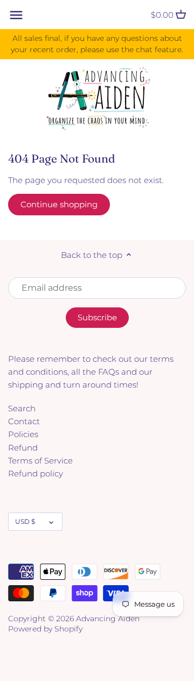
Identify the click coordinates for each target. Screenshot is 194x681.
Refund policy (35, 473)
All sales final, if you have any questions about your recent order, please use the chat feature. (97, 44)
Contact (24, 421)
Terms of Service (40, 460)
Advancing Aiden (108, 618)
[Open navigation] (16, 15)
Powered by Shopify (45, 628)
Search (22, 408)
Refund (23, 448)
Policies (23, 434)
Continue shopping (59, 204)
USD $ (25, 521)
